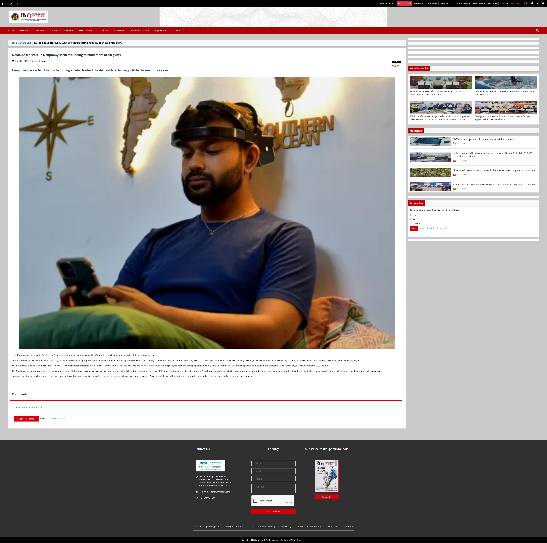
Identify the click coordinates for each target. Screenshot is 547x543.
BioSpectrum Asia (234, 526)
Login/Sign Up (517, 3)
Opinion (54, 30)
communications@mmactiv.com (214, 491)
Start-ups (103, 30)
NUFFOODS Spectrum (260, 526)
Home (11, 30)
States (175, 30)
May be (416, 223)
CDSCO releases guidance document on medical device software (484, 139)
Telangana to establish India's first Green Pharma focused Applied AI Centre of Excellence (502, 118)
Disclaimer (347, 526)
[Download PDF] (395, 65)
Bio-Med (118, 30)
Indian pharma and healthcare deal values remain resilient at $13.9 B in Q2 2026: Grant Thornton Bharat (493, 155)
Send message (273, 511)
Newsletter (418, 3)
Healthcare (85, 30)
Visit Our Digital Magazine (207, 526)
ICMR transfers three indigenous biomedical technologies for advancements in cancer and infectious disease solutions (440, 118)
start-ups (25, 42)
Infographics (431, 3)
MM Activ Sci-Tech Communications (273, 540)
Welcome (386, 3)
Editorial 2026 (404, 3)
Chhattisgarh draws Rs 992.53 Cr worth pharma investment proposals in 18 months (494, 170)
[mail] (393, 65)
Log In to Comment (26, 418)
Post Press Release (462, 3)
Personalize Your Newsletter (485, 3)
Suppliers (160, 30)
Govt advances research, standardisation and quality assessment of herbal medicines (436, 93)
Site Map (332, 526)
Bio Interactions (138, 30)
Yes (414, 215)
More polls (442, 228)
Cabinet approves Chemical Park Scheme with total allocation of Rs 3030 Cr (504, 93)
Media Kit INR (446, 3)
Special (68, 30)
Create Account (58, 418)
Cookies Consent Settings (310, 526)
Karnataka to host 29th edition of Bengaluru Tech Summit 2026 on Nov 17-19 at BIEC (494, 184)
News (23, 30)
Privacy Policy (284, 526)
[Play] (398, 65)
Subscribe (504, 3)
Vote (414, 228)
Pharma (38, 30)
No (413, 219)
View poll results (427, 228)
